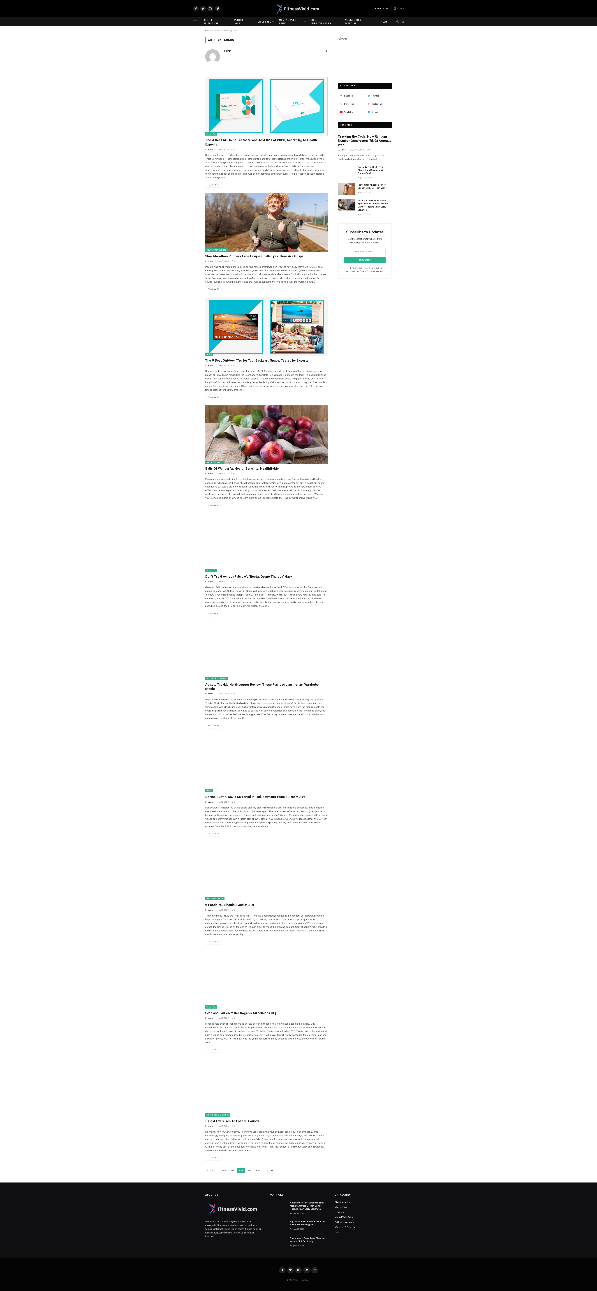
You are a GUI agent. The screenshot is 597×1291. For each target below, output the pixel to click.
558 (250, 1170)
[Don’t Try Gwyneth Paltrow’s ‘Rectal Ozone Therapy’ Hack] (266, 542)
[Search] (402, 21)
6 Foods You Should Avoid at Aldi (229, 905)
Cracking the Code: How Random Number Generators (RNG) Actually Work (364, 141)
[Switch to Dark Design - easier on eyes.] (398, 21)
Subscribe (382, 8)
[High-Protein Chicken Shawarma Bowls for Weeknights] (278, 1225)
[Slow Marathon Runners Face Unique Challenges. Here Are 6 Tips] (266, 222)
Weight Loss (238, 22)
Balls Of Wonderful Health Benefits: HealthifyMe (242, 468)
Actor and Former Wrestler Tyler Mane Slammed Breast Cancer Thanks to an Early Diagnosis (373, 205)
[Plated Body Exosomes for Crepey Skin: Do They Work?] (346, 189)
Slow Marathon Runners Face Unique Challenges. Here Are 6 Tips (254, 256)
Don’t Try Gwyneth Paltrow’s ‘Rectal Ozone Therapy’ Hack (248, 576)
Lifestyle (264, 22)
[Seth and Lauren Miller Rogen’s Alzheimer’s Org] (266, 979)
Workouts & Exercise (353, 22)
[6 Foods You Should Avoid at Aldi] (266, 871)
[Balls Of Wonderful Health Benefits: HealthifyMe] (266, 434)
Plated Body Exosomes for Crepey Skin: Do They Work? (372, 186)
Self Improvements (321, 22)
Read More (213, 185)
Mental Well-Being (288, 22)
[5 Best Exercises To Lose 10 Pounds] (266, 1087)
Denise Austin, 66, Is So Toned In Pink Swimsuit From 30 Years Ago (255, 797)
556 (232, 1170)
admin (227, 50)
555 (224, 1170)
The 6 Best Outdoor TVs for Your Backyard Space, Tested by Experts (256, 360)
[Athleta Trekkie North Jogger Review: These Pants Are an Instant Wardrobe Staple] (266, 650)
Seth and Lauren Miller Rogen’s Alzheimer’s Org (240, 1013)
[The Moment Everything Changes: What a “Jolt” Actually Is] (278, 1242)
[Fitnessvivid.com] (298, 8)
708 (271, 1170)
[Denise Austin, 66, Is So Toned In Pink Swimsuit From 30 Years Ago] (266, 763)
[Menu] (195, 21)
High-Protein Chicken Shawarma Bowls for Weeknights (307, 1223)
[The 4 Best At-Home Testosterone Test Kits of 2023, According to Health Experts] (266, 106)
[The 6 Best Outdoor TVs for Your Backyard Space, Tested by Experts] (266, 326)
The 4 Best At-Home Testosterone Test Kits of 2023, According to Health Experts (261, 142)
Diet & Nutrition (211, 22)
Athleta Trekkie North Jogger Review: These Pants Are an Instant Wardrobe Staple (262, 687)
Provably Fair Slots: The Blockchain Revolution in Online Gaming (371, 170)
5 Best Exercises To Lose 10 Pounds (232, 1121)
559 (258, 1170)
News (384, 22)
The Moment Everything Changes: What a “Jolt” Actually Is (308, 1240)
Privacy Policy (366, 271)
